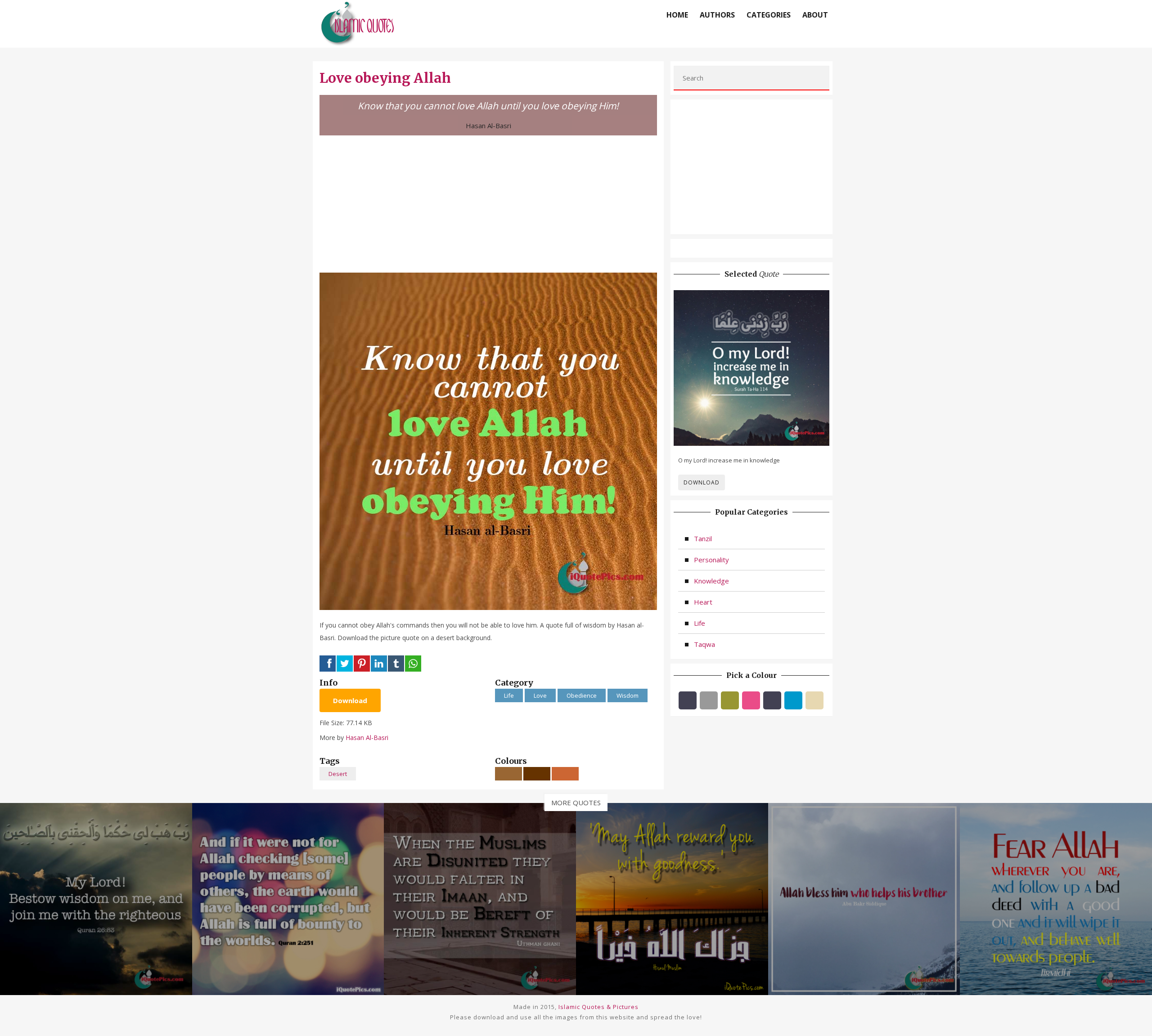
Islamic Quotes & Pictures (598, 1007)
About (815, 15)
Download (350, 700)
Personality (711, 559)
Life (509, 695)
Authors (717, 15)
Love (540, 695)
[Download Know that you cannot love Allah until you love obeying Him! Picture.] (488, 440)
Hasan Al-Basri (488, 125)
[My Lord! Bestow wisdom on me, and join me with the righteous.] (96, 897)
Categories (769, 15)
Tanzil (703, 538)
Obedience (582, 695)
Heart (703, 601)
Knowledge (711, 580)
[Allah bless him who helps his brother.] (864, 897)
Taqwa (704, 644)
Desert (337, 774)
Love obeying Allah (385, 77)
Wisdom (627, 695)
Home (677, 15)
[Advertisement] (488, 203)
